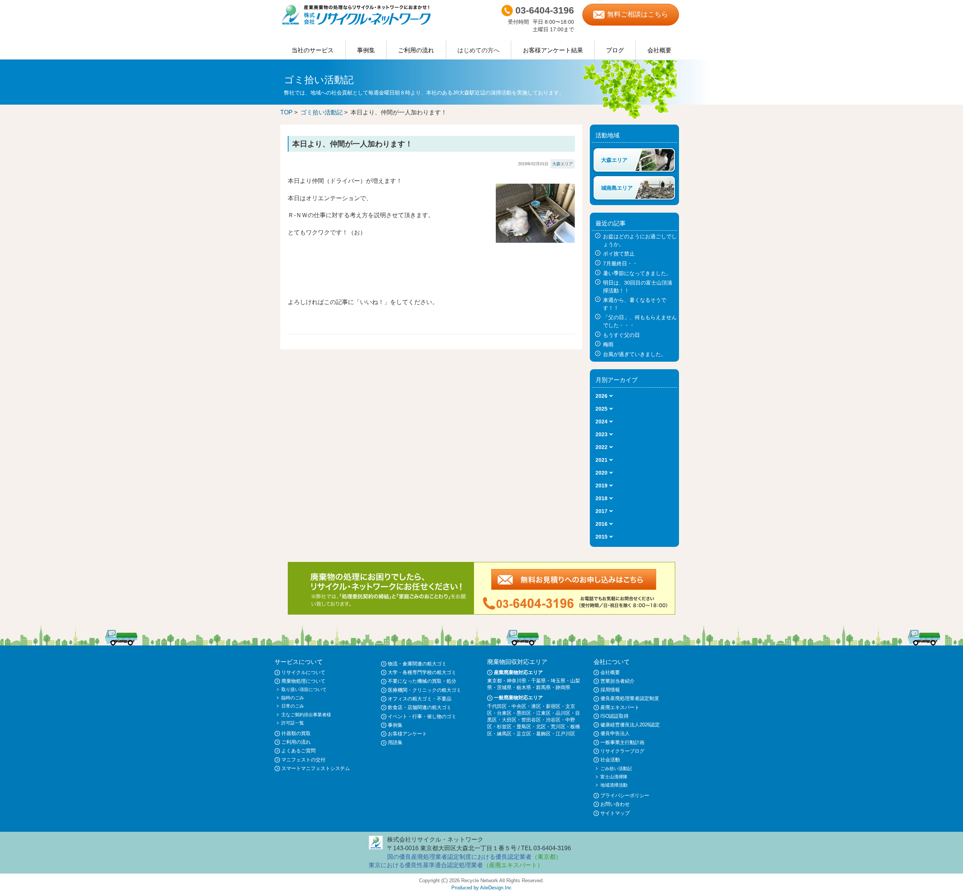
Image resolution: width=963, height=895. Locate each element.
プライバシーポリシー (624, 795)
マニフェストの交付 (303, 760)
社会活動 (610, 760)
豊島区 (523, 726)
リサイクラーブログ (622, 751)
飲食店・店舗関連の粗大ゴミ (419, 707)
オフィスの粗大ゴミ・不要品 (419, 699)
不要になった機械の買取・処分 (422, 681)
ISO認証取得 (614, 716)
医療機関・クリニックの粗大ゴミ (424, 690)
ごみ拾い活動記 (616, 768)
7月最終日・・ (620, 263)
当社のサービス (313, 50)
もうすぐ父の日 (621, 335)
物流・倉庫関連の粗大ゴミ (417, 664)
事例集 (366, 50)
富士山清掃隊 (613, 776)
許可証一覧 (292, 723)
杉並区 (504, 726)
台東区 (504, 713)
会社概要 (659, 50)
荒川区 (558, 726)
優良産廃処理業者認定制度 (629, 698)
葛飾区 (543, 734)
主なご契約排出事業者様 (306, 714)
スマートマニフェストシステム (315, 768)
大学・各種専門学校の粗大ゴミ (422, 672)
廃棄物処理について (303, 681)
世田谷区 (531, 720)
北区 (541, 726)
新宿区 (553, 706)
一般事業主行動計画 (622, 742)
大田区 (509, 720)
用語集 (395, 742)
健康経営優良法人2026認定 (630, 725)
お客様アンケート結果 (553, 50)
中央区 (519, 706)
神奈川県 (516, 680)
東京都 (494, 680)
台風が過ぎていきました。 (634, 354)
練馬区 (504, 734)
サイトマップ (615, 813)
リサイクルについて (303, 672)
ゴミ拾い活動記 (322, 112)
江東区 (543, 713)
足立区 (523, 734)
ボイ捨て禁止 (619, 254)
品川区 (563, 713)
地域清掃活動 (613, 785)
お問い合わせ (615, 804)
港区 (536, 706)
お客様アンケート (407, 734)
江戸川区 (565, 734)
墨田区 (523, 713)
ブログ (615, 50)
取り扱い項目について (304, 689)
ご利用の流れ (416, 50)
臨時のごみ (292, 697)
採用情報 (610, 690)
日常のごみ (292, 706)
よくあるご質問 (298, 750)
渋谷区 (553, 720)
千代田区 (497, 706)
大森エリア (562, 163)
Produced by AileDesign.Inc (481, 887)
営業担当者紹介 (617, 681)
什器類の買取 (296, 733)
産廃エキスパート (619, 707)
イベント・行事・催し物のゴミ (422, 716)
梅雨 (608, 344)
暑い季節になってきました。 (637, 273)
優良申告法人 (615, 733)
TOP (286, 112)
